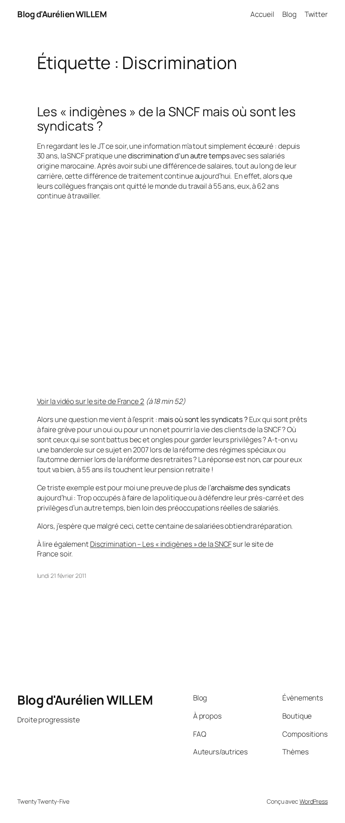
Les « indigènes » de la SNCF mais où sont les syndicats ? (166, 118)
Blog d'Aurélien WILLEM (61, 14)
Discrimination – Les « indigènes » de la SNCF (161, 544)
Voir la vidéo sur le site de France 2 (90, 401)
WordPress (314, 801)
